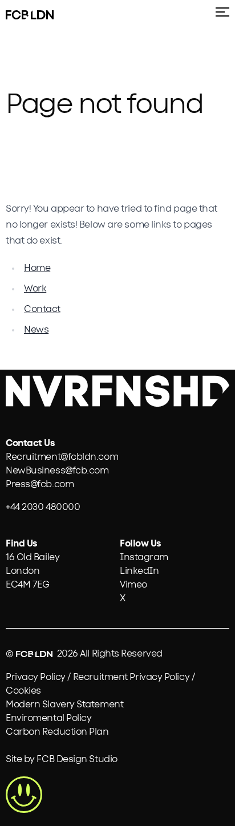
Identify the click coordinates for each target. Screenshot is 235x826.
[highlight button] (24, 794)
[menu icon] (220, 16)
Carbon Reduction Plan (57, 731)
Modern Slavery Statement (64, 704)
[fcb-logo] (17, 15)
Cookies (23, 690)
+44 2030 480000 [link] (43, 507)
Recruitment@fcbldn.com (62, 456)
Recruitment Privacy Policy (131, 677)
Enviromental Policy (48, 718)
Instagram (144, 557)
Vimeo (133, 584)
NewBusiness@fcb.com (57, 470)
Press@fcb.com (40, 484)
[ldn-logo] (42, 15)
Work (35, 288)
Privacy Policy (36, 677)
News (36, 329)
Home (37, 268)
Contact (42, 309)
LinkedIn (139, 571)
